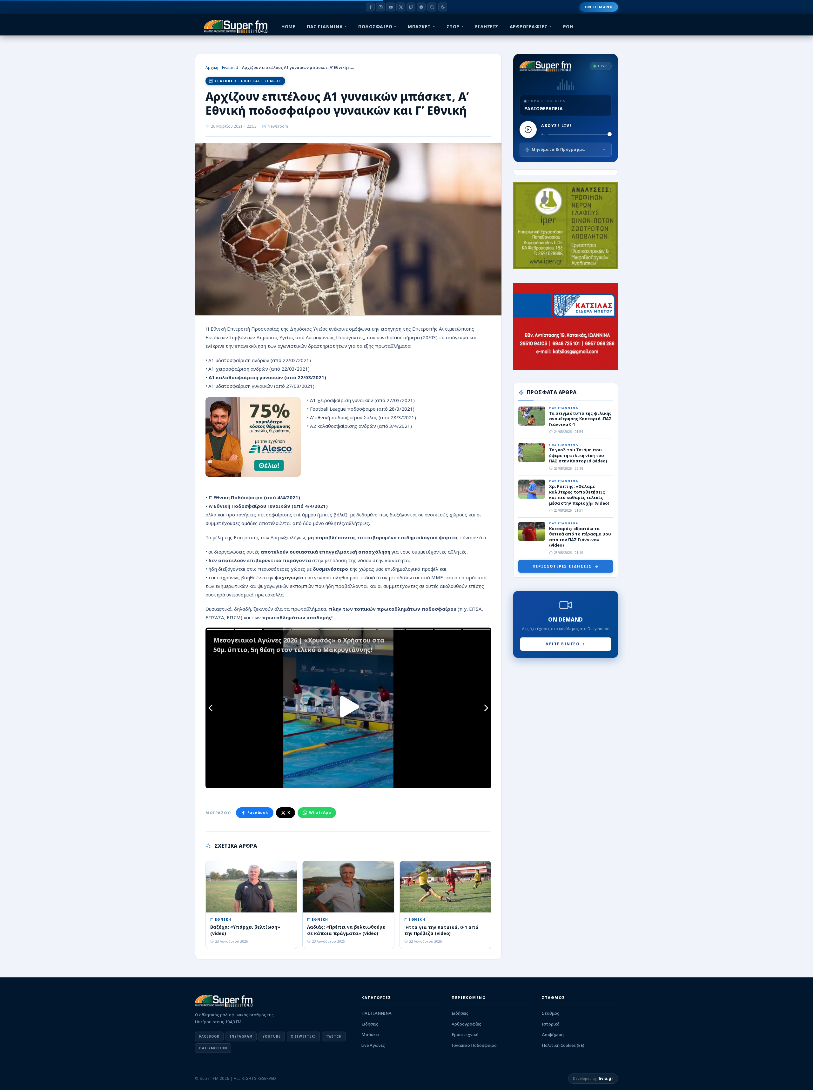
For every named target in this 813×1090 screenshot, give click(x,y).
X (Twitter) (303, 1036)
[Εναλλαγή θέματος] (442, 7)
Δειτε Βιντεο (562, 644)
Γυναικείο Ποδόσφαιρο (474, 1045)
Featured (230, 67)
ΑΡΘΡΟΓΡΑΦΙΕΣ (529, 27)
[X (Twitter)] (400, 7)
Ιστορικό (551, 1024)
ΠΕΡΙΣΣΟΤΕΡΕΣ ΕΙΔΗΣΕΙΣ (562, 566)
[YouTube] (390, 7)
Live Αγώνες (373, 1045)
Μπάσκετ (370, 1034)
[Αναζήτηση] (431, 7)
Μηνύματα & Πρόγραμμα (558, 149)
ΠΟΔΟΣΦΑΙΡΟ (375, 27)
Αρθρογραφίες (466, 1024)
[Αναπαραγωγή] (528, 129)
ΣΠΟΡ (453, 27)
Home (288, 27)
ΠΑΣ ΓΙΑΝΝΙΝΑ (325, 27)
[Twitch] (410, 7)
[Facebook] (370, 7)
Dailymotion (213, 1048)
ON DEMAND (599, 6)
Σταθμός (550, 1013)
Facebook (257, 812)
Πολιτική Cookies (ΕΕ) (563, 1045)
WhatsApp (320, 812)
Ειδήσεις (369, 1024)
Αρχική (211, 67)
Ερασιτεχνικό (465, 1034)
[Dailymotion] (421, 7)
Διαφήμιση (553, 1034)
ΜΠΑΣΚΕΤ (419, 27)
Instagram (241, 1036)
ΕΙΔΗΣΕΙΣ (486, 27)
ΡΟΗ (568, 27)
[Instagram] (380, 7)
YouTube (272, 1036)
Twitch (334, 1036)
